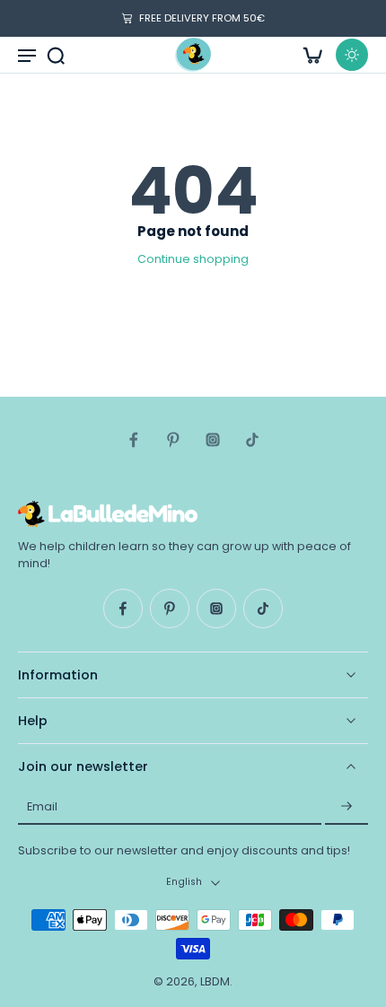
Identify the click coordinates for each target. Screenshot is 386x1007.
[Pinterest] (173, 440)
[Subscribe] (346, 807)
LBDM (215, 981)
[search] (55, 55)
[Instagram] (212, 440)
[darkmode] (352, 55)
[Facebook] (134, 440)
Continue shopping (193, 259)
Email (42, 806)
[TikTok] (252, 440)
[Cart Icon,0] (312, 55)
